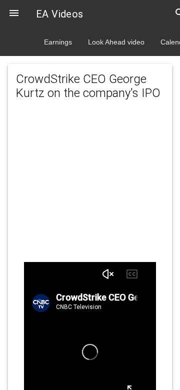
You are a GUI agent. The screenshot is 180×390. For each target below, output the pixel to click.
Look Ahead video (116, 42)
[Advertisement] (90, 191)
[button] (14, 14)
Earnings (58, 42)
